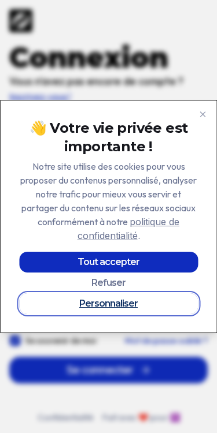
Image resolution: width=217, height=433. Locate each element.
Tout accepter (108, 261)
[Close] (202, 114)
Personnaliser (108, 303)
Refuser (108, 282)
